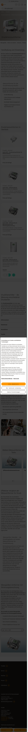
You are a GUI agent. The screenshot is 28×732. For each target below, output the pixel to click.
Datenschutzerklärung (6, 378)
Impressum (16, 378)
